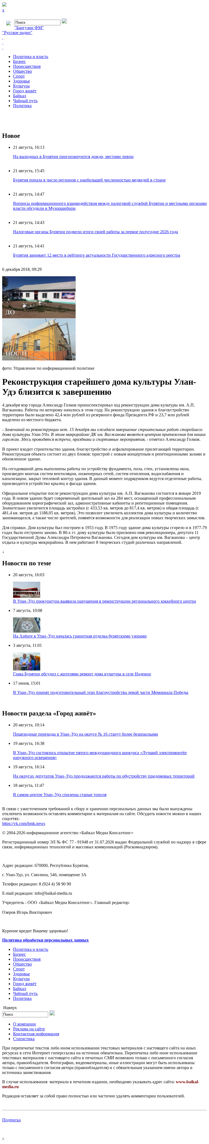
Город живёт (24, 91)
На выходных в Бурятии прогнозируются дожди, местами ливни (73, 156)
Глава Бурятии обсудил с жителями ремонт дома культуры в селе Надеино (82, 674)
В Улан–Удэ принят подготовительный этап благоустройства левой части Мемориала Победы (100, 692)
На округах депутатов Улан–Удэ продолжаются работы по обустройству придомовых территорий (104, 776)
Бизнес (19, 61)
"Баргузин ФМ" (29, 27)
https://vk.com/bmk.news (23, 823)
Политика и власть (30, 56)
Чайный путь (25, 100)
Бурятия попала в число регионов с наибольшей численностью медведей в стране (89, 180)
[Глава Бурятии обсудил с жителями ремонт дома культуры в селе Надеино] (26, 669)
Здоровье (21, 81)
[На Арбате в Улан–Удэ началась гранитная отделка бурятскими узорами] (26, 631)
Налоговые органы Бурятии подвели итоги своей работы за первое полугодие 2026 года (95, 231)
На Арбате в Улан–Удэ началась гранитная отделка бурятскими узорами (80, 636)
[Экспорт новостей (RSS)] (104, 42)
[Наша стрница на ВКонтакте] (104, 37)
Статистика (24, 1038)
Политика (22, 105)
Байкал (19, 95)
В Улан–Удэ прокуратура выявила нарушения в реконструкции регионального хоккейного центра (104, 601)
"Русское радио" (17, 32)
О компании (24, 1024)
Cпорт (19, 76)
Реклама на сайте (29, 1029)
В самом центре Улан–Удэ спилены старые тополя (59, 794)
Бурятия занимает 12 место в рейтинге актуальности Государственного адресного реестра (96, 255)
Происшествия (27, 66)
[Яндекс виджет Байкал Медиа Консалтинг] (104, 47)
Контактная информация (36, 1033)
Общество (22, 71)
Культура (21, 86)
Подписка (11, 1120)
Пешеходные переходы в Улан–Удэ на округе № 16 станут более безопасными (85, 734)
